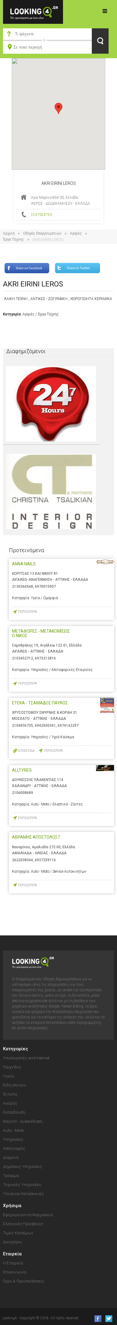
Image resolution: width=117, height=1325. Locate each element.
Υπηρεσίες (13, 1139)
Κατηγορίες (105, 11)
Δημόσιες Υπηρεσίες (22, 1166)
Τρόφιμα (11, 1175)
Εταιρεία (12, 1254)
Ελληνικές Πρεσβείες (23, 1223)
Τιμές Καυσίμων (18, 1232)
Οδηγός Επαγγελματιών (42, 233)
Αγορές (76, 233)
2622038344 (22, 860)
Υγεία (8, 1076)
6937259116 (45, 860)
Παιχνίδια (12, 1066)
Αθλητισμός (14, 1148)
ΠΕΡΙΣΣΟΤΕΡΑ (27, 611)
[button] (58, 108)
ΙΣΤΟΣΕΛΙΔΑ (26, 750)
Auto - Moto (13, 1130)
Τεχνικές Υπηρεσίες (22, 1184)
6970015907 (45, 586)
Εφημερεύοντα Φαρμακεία (28, 1214)
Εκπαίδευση (14, 1112)
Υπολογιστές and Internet (26, 1057)
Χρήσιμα (12, 1205)
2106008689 (22, 793)
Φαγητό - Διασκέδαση (22, 1121)
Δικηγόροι (12, 1241)
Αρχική (9, 233)
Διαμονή (11, 1157)
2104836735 (22, 725)
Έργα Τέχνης (13, 239)
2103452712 (22, 658)
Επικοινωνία (14, 1272)
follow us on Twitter (108, 1318)
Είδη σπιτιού (14, 1085)
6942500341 (45, 725)
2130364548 (22, 586)
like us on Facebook (96, 1318)
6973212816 (45, 658)
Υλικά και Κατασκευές (23, 1193)
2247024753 (41, 215)
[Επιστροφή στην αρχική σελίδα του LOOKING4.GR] (33, 11)
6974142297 (68, 725)
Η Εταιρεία (13, 1262)
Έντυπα (10, 1094)
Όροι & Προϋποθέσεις (23, 1281)
